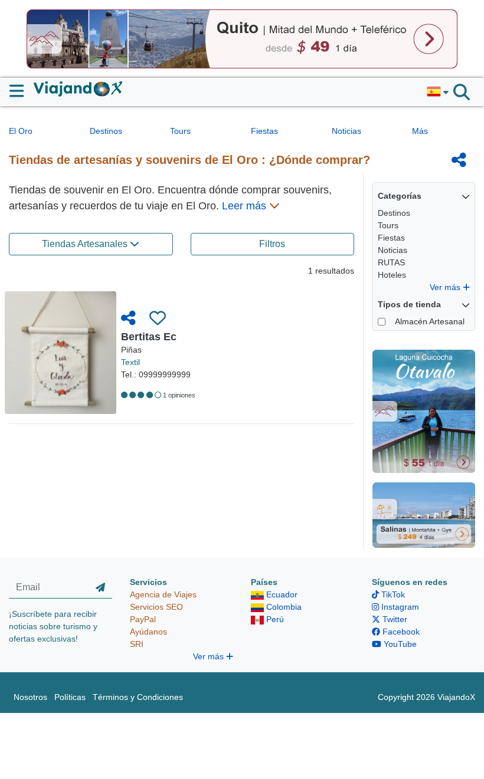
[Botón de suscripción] (100, 587)
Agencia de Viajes (163, 594)
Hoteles (392, 275)
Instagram (399, 607)
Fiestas (264, 131)
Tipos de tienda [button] (409, 304)
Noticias (346, 131)
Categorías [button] (399, 195)
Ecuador (280, 594)
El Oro (20, 131)
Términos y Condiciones (138, 697)
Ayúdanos (148, 631)
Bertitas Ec (148, 337)
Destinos (106, 131)
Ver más (446, 287)
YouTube (399, 644)
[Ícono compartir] (459, 160)
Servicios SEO (156, 607)
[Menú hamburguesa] (21, 91)
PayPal (143, 619)
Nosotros (30, 697)
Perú (274, 619)
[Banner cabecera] (242, 38)
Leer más (245, 206)
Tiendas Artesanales (86, 244)
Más (420, 131)
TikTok (392, 594)
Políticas (70, 697)
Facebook (400, 631)
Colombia (283, 607)
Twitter (393, 619)
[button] (438, 92)
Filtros (272, 244)
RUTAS (391, 262)
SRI (136, 644)
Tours (180, 131)
